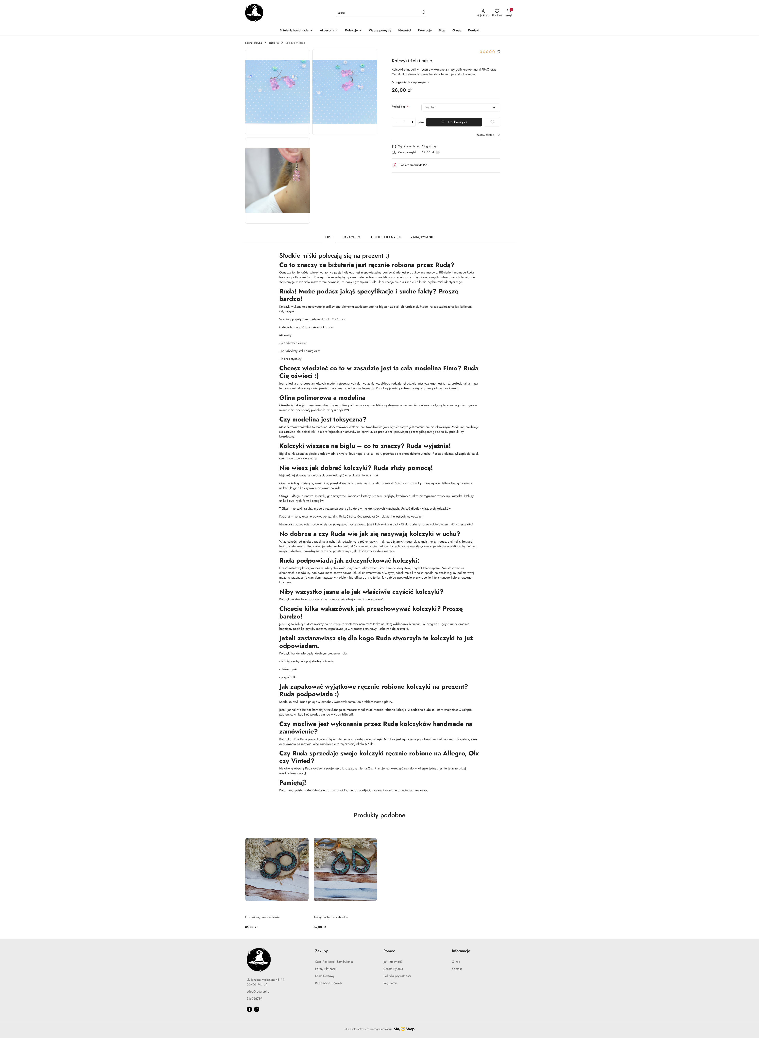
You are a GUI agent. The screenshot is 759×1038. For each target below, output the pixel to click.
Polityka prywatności (397, 976)
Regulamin (390, 983)
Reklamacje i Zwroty (328, 983)
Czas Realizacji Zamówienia (334, 961)
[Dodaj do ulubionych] (492, 122)
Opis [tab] (328, 237)
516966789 (254, 998)
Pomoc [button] (389, 951)
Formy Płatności (325, 968)
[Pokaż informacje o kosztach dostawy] (438, 152)
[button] (277, 92)
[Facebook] (249, 1009)
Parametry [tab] (352, 237)
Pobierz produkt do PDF (414, 165)
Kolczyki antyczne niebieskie (262, 917)
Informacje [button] (461, 951)
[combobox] (460, 107)
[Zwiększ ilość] (412, 122)
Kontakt (457, 968)
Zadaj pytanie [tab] (422, 237)
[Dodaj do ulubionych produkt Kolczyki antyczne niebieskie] (304, 832)
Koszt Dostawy (324, 976)
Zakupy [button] (321, 951)
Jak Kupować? (393, 961)
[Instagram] (256, 1009)
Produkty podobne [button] (379, 815)
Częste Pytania (393, 968)
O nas (456, 961)
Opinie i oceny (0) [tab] (386, 237)
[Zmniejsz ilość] (395, 122)
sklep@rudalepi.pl (258, 991)
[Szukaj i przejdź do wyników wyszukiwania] (423, 13)
